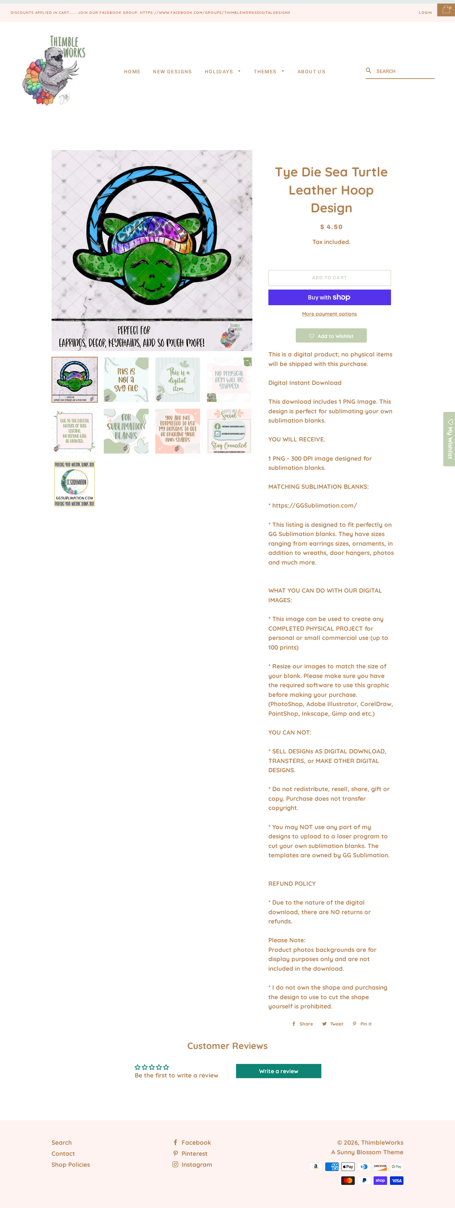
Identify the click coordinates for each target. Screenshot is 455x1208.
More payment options (329, 314)
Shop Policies (71, 1164)
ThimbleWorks (382, 1142)
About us (312, 72)
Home (132, 72)
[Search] (369, 70)
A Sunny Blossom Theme (367, 1152)
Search (62, 1142)
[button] (331, 335)
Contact (63, 1153)
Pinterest (194, 1153)
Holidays (220, 72)
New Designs (172, 72)
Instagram (196, 1164)
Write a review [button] (278, 1071)
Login (425, 12)
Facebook (195, 1142)
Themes (266, 72)
